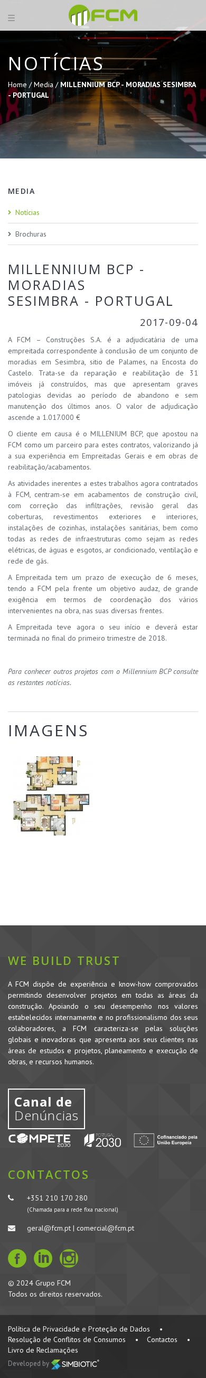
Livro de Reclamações (43, 1350)
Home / (21, 84)
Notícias (27, 212)
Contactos (162, 1339)
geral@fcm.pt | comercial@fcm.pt (80, 1228)
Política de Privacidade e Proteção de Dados (79, 1329)
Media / (47, 84)
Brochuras (30, 234)
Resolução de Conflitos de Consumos (67, 1339)
